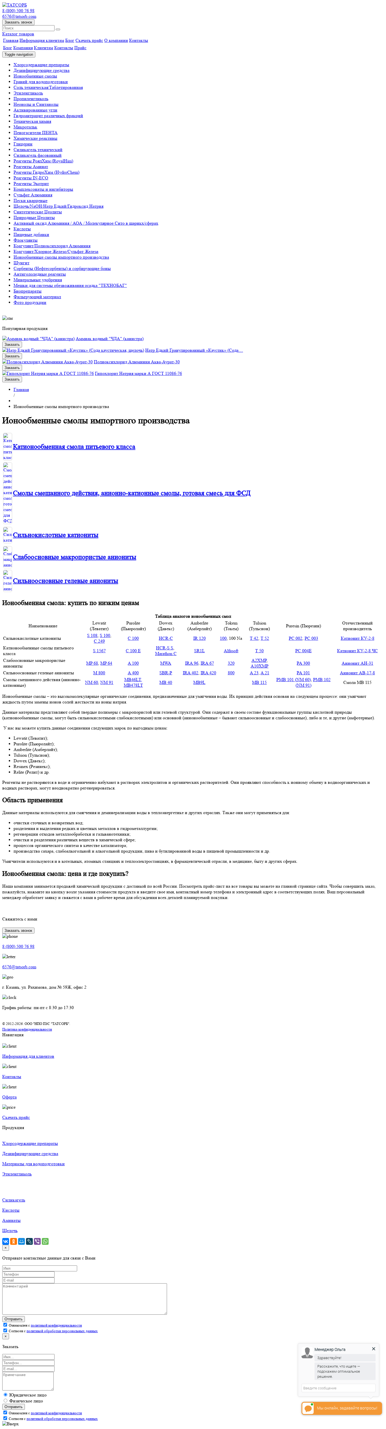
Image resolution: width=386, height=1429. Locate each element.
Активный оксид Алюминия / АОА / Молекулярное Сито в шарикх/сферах (86, 223)
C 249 (99, 641)
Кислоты (22, 228)
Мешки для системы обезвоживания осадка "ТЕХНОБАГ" (70, 285)
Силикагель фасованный (38, 155)
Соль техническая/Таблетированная (48, 87)
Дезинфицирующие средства (42, 70)
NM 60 (91, 682)
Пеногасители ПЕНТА (36, 132)
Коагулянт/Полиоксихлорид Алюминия (52, 245)
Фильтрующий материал (37, 296)
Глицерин (23, 144)
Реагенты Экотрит (31, 183)
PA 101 (303, 672)
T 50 (259, 650)
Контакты (138, 40)
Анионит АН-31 (357, 663)
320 (231, 663)
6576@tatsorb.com (19, 16)
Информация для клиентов (28, 1056)
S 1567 (99, 650)
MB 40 (165, 682)
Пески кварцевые (30, 200)
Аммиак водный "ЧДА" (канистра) (110, 338)
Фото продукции (30, 302)
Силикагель (13, 1200)
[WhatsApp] (45, 1241)
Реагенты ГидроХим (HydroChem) (46, 172)
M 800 (99, 672)
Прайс (80, 47)
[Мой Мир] (21, 1241)
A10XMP (259, 666)
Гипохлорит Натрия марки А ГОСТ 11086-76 (138, 373)
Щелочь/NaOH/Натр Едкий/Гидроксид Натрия (58, 206)
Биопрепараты (28, 291)
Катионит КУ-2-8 (357, 638)
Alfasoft (231, 650)
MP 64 (106, 663)
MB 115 (259, 682)
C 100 (133, 638)
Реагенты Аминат (31, 166)
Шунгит (21, 262)
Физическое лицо (26, 1401)
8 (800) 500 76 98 (18, 10)
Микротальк (25, 127)
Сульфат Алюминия (33, 195)
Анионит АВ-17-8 (357, 672)
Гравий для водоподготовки (41, 81)
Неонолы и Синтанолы (36, 104)
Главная (10, 40)
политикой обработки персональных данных (62, 1331)
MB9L (199, 682)
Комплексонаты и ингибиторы (43, 189)
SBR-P (165, 672)
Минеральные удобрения (38, 279)
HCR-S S (164, 648)
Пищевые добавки (31, 234)
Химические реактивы (35, 138)
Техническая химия (32, 121)
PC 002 (295, 638)
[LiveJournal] (29, 1241)
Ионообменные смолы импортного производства (61, 257)
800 (231, 672)
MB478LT (133, 685)
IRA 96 (191, 663)
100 (223, 638)
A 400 (133, 672)
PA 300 (303, 663)
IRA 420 (208, 672)
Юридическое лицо (28, 1395)
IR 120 (199, 638)
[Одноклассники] (13, 1241)
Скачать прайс (89, 40)
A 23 (254, 672)
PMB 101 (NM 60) (293, 679)
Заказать (12, 344)
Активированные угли (35, 110)
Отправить (14, 1319)
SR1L (199, 650)
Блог (69, 40)
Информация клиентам (41, 40)
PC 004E (303, 650)
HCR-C (166, 638)
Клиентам (43, 47)
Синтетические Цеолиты (38, 211)
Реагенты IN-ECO (31, 178)
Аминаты (11, 1220)
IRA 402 (190, 672)
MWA (165, 663)
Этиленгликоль (28, 93)
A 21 (265, 672)
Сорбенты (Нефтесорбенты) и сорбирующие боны (62, 268)
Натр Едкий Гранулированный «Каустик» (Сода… (194, 350)
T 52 (265, 638)
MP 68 (92, 663)
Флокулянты (26, 240)
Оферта (9, 1097)
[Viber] (37, 1241)
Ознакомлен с (45, 1325)
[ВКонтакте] (5, 1241)
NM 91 (106, 682)
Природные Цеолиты (34, 217)
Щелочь (10, 1230)
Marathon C (166, 653)
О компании (116, 40)
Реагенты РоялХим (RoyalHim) (43, 161)
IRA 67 (207, 663)
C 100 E (133, 650)
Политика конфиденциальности (27, 1029)
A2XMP (258, 660)
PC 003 (311, 638)
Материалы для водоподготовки (33, 1163)
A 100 (133, 663)
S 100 (105, 635)
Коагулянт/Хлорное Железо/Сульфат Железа (56, 251)
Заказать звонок (18, 22)
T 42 (254, 638)
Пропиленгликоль (31, 98)
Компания (23, 47)
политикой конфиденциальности (56, 1325)
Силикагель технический (38, 149)
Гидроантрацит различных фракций (48, 115)
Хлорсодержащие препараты (41, 64)
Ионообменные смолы (35, 76)
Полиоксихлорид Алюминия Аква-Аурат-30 (137, 361)
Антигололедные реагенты (40, 274)
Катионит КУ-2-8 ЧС (357, 650)
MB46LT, (133, 679)
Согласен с (53, 1331)
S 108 (92, 635)
